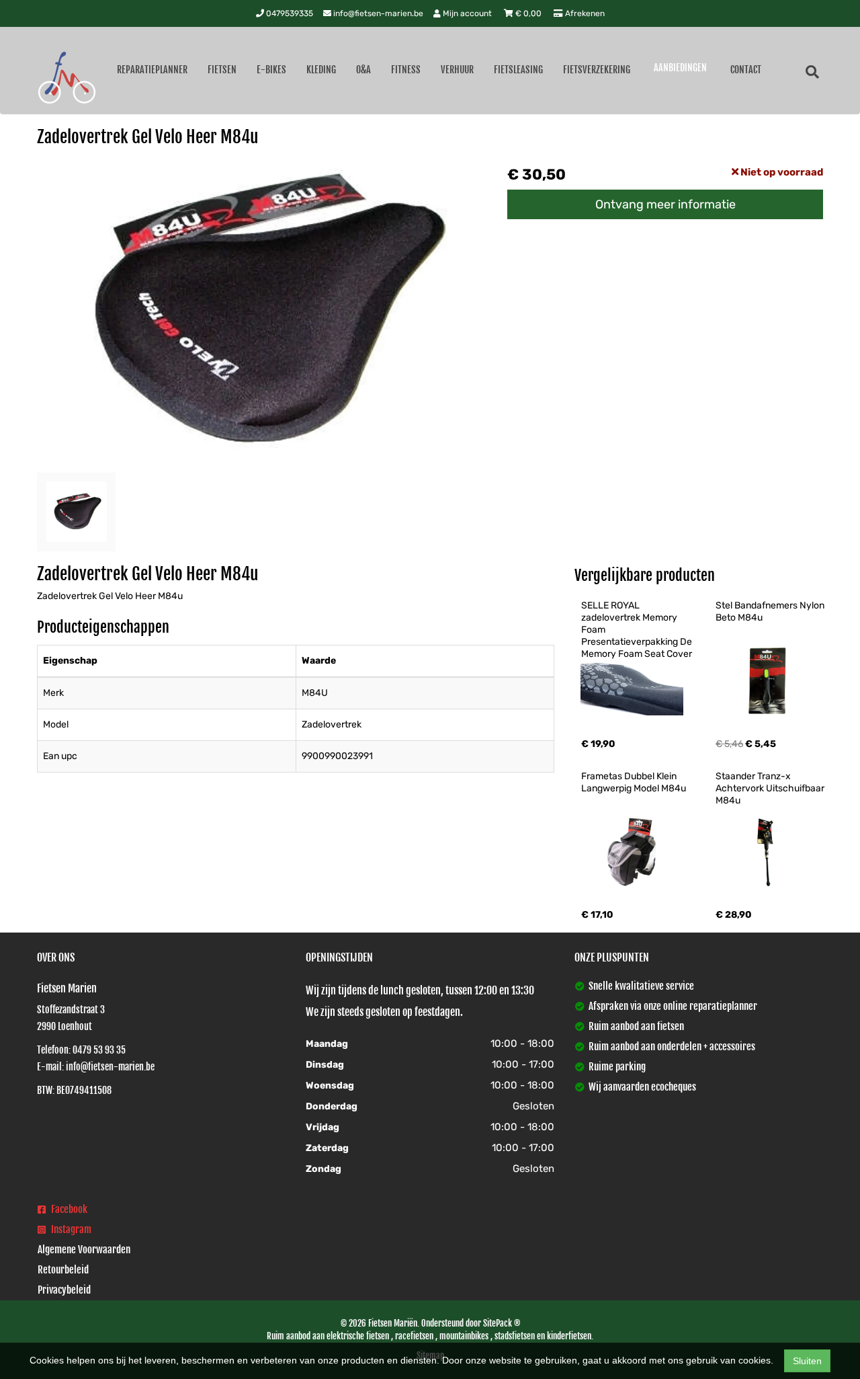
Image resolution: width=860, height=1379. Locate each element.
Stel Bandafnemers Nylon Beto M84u (771, 611)
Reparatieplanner (152, 69)
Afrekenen (584, 13)
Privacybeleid (64, 1290)
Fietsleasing (518, 69)
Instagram (70, 1229)
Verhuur (457, 69)
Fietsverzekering (596, 69)
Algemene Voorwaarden (84, 1249)
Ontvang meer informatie (665, 204)
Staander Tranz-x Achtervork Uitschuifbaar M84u (771, 788)
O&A (363, 69)
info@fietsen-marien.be (377, 13)
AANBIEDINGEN (680, 67)
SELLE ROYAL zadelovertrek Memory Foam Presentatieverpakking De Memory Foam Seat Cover (637, 630)
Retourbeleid (63, 1269)
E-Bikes (271, 69)
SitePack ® (501, 1323)
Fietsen (222, 69)
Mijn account (467, 13)
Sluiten (807, 1360)
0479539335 (288, 13)
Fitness (406, 69)
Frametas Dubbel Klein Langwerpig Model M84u (633, 782)
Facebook (68, 1209)
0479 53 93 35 (99, 1050)
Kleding (321, 69)
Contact (745, 69)
